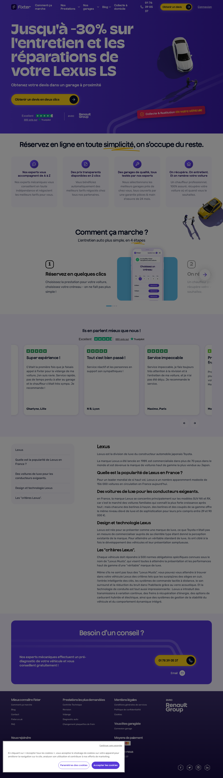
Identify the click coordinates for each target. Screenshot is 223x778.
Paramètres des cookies (74, 765)
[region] (64, 756)
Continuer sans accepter (110, 745)
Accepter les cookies (106, 765)
